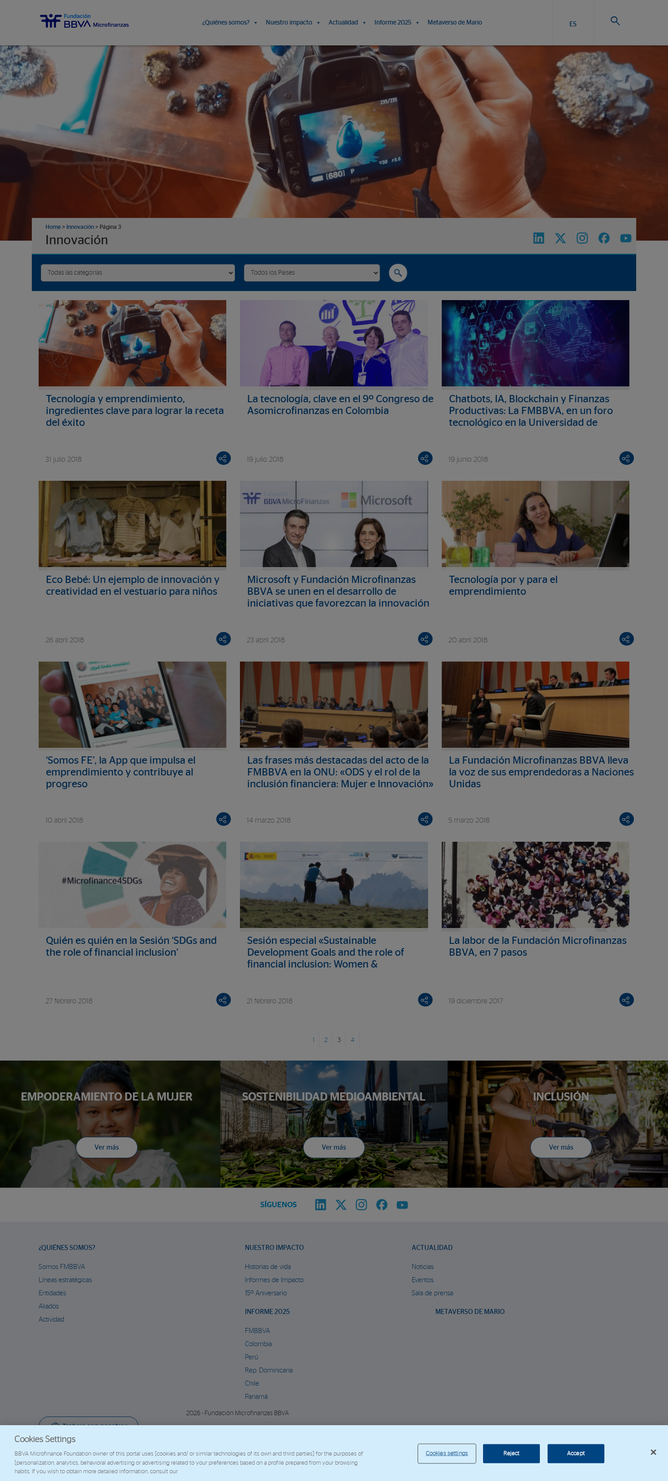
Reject (511, 1453)
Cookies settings (447, 1453)
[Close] (653, 1452)
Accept (576, 1453)
